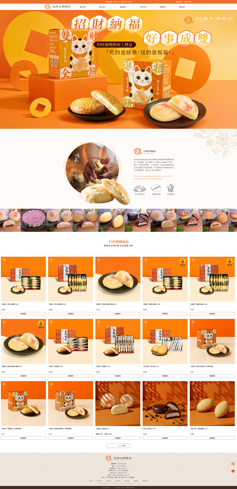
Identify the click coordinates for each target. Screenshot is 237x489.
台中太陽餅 (113, 483)
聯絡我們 (182, 7)
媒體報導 (163, 7)
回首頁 (91, 481)
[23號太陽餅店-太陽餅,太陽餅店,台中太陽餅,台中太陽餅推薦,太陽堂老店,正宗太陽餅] (57, 7)
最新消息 (102, 7)
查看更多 (122, 446)
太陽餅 (99, 483)
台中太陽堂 (136, 483)
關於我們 (83, 7)
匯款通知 (188, 2)
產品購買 (123, 7)
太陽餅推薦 (105, 483)
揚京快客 (112, 487)
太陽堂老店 (128, 483)
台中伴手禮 (121, 483)
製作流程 (143, 7)
